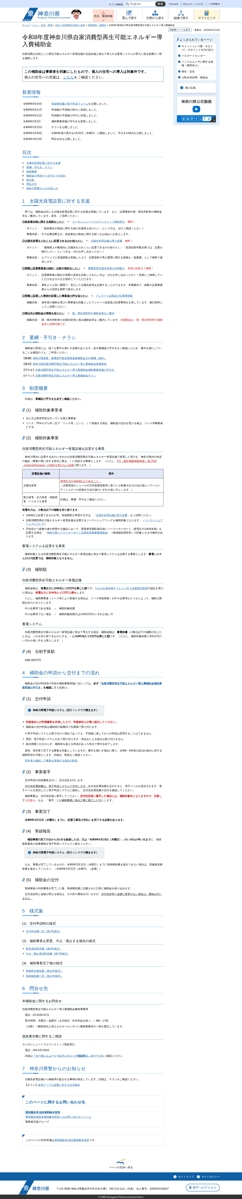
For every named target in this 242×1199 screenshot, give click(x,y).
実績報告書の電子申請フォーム (69, 103)
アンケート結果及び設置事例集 (114, 295)
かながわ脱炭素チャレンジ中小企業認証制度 (121, 588)
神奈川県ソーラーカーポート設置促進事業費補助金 (77, 532)
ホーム (25, 25)
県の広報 (190, 87)
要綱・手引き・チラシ (39, 167)
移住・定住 (188, 71)
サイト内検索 (116, 4)
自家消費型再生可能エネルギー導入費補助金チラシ (65, 375)
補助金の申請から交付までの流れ (46, 175)
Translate (173, 4)
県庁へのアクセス (204, 1187)
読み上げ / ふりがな (193, 4)
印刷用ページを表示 (180, 29)
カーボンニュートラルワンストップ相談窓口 (98, 221)
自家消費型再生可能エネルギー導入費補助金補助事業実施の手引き (74, 370)
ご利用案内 (214, 4)
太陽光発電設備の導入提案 (106, 240)
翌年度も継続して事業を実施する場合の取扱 (51, 760)
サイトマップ (186, 1176)
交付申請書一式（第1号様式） (44, 931)
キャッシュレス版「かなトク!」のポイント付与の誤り (198, 48)
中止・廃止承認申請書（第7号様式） (47, 953)
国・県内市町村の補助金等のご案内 (93, 313)
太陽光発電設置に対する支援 (43, 163)
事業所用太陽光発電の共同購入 (106, 268)
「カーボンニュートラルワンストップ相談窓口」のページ (67, 1055)
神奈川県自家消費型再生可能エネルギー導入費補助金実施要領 (70, 364)
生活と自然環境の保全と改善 (70, 25)
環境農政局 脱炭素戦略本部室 (42, 1112)
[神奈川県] (34, 1188)
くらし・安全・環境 (42, 25)
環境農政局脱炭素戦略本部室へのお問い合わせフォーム (58, 1117)
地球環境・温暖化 (97, 25)
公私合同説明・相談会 (195, 77)
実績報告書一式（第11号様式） (44, 976)
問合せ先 (31, 184)
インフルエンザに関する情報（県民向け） (197, 63)
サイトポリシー (210, 1176)
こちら (68, 77)
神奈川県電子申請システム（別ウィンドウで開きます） (66, 710)
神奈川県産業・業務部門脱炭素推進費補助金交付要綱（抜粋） (70, 358)
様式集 (30, 180)
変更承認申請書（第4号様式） (44, 948)
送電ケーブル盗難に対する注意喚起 (59, 1085)
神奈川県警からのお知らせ (42, 188)
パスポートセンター (193, 55)
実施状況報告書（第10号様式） (44, 971)
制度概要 (31, 171)
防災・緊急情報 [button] (103, 16)
